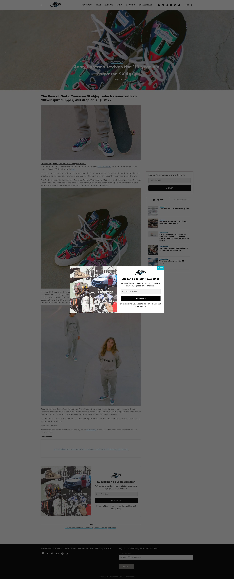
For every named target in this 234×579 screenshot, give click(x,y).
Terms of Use (151, 303)
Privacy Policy (140, 306)
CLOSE (160, 268)
